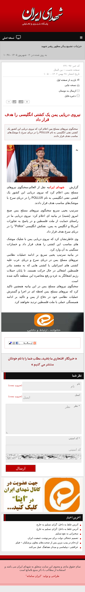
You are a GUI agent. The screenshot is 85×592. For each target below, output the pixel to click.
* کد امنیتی (74, 438)
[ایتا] (42, 322)
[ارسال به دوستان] (78, 90)
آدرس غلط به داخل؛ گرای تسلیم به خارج (57, 524)
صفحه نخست (73, 69)
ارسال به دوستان (68, 90)
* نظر (77, 406)
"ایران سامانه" (34, 576)
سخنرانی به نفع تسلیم (67, 533)
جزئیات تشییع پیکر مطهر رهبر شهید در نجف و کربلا (53, 46)
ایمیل (77, 395)
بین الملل (58, 69)
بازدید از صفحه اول (67, 80)
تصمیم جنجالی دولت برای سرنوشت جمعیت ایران (53, 538)
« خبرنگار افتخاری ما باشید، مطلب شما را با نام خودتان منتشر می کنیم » (42, 361)
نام (78, 384)
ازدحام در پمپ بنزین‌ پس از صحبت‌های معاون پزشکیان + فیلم (47, 542)
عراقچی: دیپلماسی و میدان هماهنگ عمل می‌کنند (53, 547)
